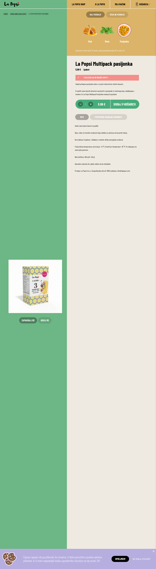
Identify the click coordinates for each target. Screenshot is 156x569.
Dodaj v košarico (125, 104)
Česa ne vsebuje (117, 14)
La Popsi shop (78, 4)
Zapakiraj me (28, 320)
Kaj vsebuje (95, 14)
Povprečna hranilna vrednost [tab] (108, 117)
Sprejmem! (120, 558)
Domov (6, 14)
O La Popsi (100, 4)
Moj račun (120, 4)
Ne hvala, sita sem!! (142, 558)
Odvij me (45, 320)
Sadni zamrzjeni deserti (18, 14)
